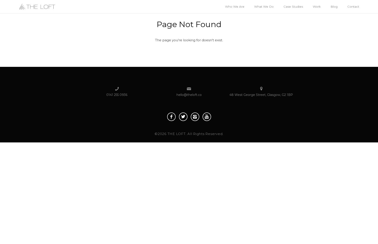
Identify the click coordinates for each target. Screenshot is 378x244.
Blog (334, 6)
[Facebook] (171, 116)
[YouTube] (207, 116)
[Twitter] (183, 116)
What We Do (264, 6)
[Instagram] (195, 116)
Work (317, 6)
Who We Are (234, 6)
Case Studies (293, 6)
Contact (353, 6)
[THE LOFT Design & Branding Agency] (37, 6)
